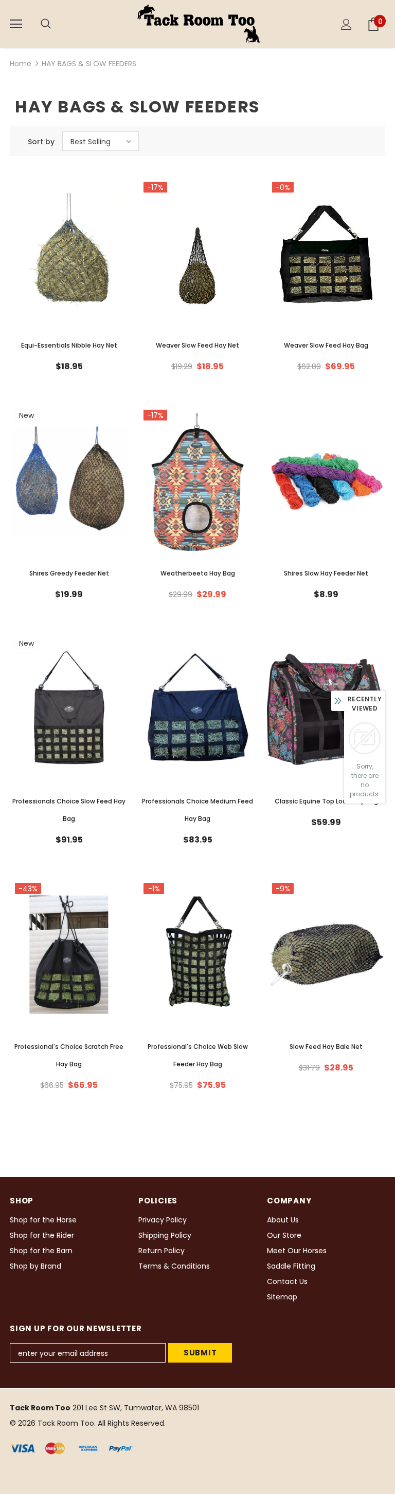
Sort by (41, 142)
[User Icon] (346, 24)
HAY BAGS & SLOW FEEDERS (89, 64)
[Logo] (199, 24)
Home (20, 64)
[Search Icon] (56, 24)
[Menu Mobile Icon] (16, 24)
